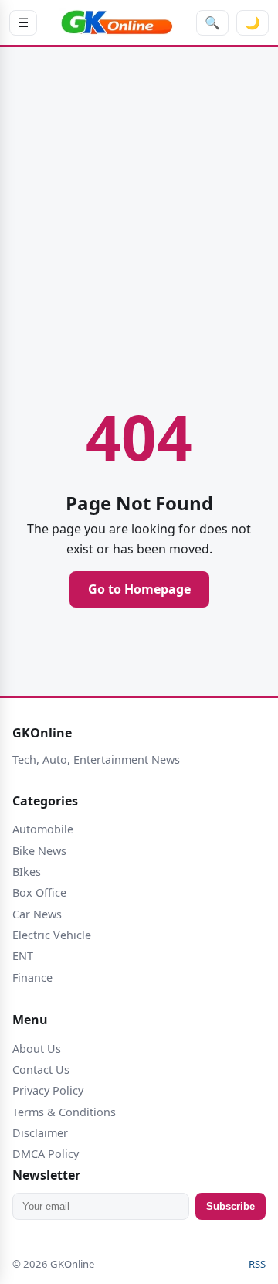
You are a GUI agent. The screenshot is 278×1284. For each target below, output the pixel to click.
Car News (37, 914)
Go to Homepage (139, 589)
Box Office (39, 892)
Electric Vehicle (51, 935)
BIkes (26, 871)
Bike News (39, 850)
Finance (32, 977)
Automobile (42, 829)
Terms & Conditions (64, 1112)
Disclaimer (40, 1133)
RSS (257, 1264)
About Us (36, 1048)
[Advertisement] (139, 200)
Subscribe (230, 1206)
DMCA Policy (45, 1153)
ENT (22, 956)
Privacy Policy (47, 1090)
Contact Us (41, 1069)
